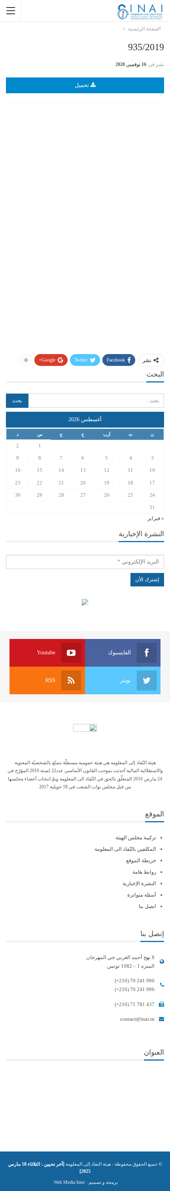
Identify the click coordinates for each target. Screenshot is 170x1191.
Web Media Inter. (69, 1182)
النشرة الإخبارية (139, 883)
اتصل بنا (147, 906)
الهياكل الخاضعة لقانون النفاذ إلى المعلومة (85, 603)
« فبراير (155, 518)
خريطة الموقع (141, 860)
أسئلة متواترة (141, 895)
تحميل (83, 85)
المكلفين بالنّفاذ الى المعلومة (125, 849)
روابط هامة (144, 872)
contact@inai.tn (137, 1019)
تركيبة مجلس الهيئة (135, 837)
